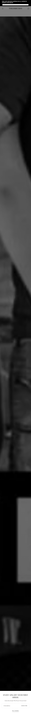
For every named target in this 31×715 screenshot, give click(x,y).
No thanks (15, 710)
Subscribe (24, 705)
